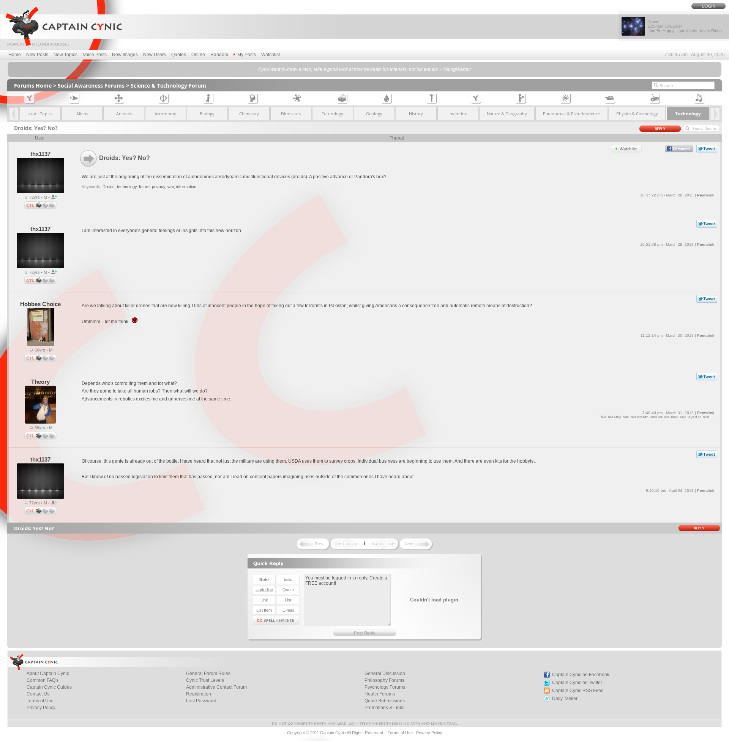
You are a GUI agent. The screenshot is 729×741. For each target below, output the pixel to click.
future (144, 186)
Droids (109, 186)
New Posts (37, 54)
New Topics (65, 54)
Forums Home (33, 85)
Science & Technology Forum (168, 85)
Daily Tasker (565, 698)
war (170, 186)
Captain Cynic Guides (49, 687)
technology (127, 186)
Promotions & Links (384, 707)
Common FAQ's (42, 680)
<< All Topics (40, 113)
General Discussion (384, 673)
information (186, 186)
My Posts (246, 54)
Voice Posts (95, 54)
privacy (158, 186)
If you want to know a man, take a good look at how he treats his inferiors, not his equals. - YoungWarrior (364, 69)
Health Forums (379, 694)
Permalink (705, 195)
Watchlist (270, 54)
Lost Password (201, 700)
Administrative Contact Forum (216, 687)
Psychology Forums (384, 687)
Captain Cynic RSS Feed (578, 690)
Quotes (178, 54)
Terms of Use (40, 700)
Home (14, 54)
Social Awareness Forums (91, 85)
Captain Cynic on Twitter (577, 682)
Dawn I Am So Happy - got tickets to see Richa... (686, 26)
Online (198, 54)
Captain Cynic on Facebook (580, 674)
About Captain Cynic (48, 673)
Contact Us (38, 694)
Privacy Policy (41, 707)
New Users (154, 54)
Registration (198, 694)
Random (219, 54)
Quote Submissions (384, 700)
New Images (125, 54)
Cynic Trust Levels (205, 680)
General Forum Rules (208, 673)
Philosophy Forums (384, 680)
